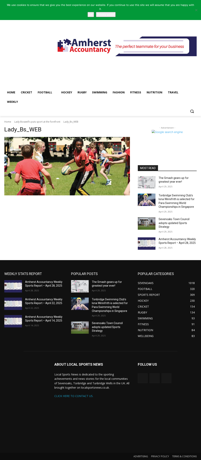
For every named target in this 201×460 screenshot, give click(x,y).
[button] (192, 111)
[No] (196, 10)
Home (7, 121)
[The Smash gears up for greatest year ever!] (146, 182)
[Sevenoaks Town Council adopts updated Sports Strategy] (146, 223)
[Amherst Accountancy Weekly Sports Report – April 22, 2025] (13, 304)
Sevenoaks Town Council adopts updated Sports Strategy (174, 223)
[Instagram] (154, 378)
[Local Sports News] (27, 48)
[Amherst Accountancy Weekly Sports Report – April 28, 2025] (146, 243)
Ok (90, 14)
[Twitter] (143, 378)
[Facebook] (166, 378)
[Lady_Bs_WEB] (67, 166)
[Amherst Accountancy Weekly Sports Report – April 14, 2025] (13, 321)
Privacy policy (106, 14)
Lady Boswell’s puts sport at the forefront (37, 121)
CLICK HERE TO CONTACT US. (73, 396)
